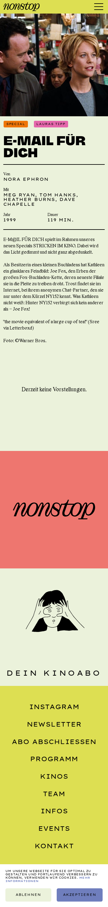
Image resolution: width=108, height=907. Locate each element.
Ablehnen (28, 895)
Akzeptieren (79, 895)
